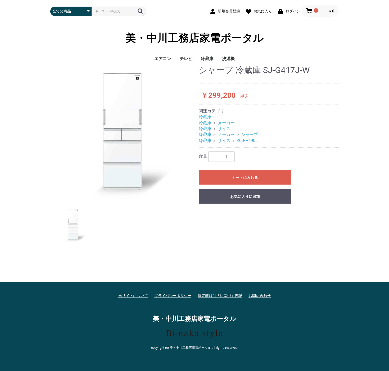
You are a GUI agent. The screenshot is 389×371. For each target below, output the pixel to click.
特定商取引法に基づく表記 (220, 296)
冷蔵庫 (207, 58)
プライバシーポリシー (172, 296)
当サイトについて (133, 296)
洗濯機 (228, 58)
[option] (122, 132)
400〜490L (247, 140)
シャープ (249, 134)
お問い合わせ (259, 296)
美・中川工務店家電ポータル (194, 38)
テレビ (186, 58)
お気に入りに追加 (245, 196)
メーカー (226, 122)
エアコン (162, 58)
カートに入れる (245, 177)
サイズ (224, 128)
